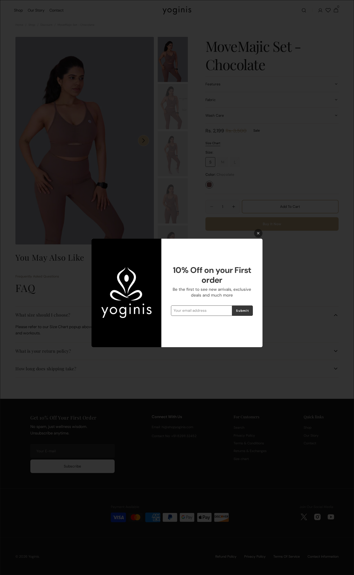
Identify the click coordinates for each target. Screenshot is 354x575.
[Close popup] (258, 233)
